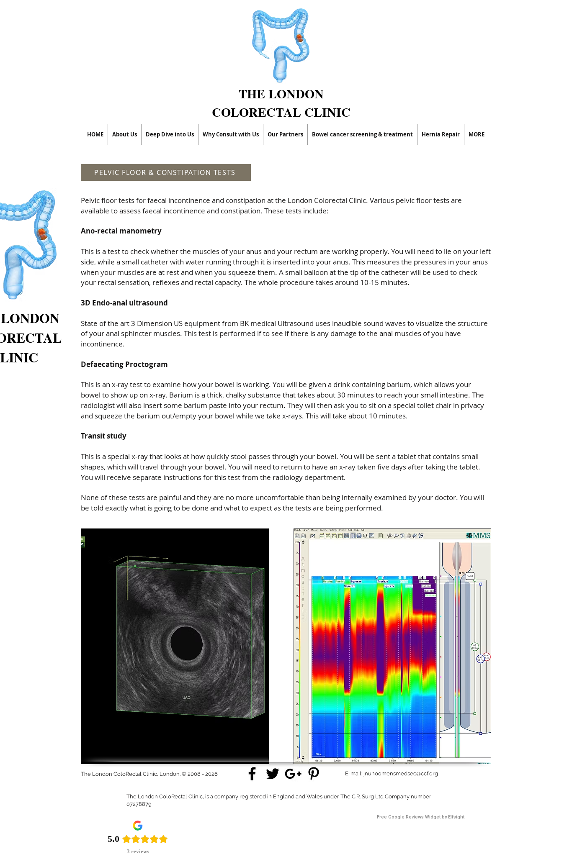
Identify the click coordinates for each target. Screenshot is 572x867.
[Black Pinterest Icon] (313, 773)
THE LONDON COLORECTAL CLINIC (281, 102)
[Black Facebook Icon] (252, 773)
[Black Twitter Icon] (272, 773)
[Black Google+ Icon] (293, 773)
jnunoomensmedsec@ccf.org (400, 773)
